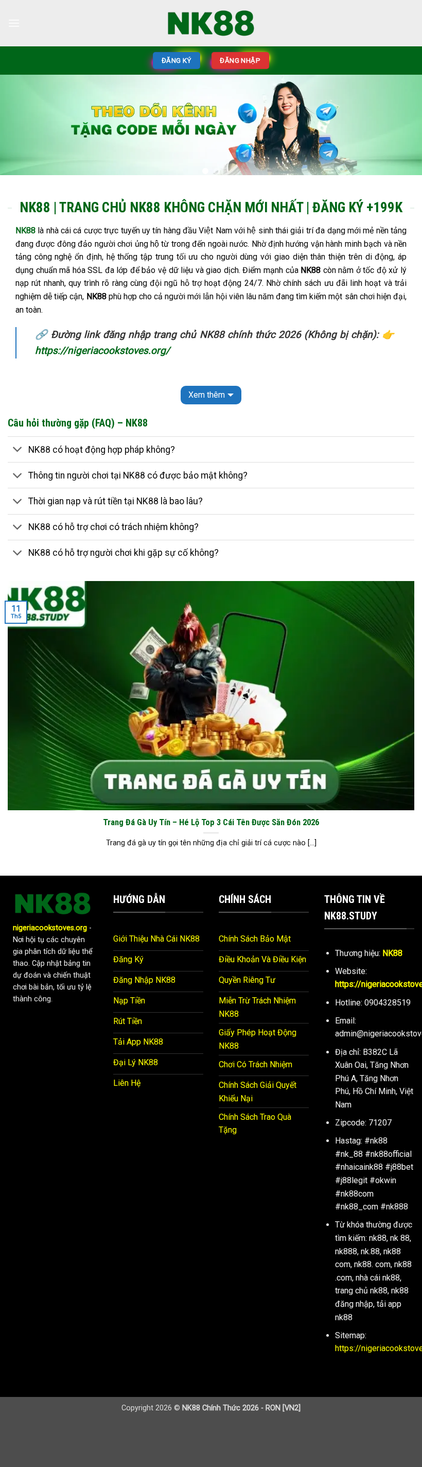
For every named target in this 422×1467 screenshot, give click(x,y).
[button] (14, 23)
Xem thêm (206, 395)
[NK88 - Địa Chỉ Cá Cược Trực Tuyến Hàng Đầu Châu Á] (211, 23)
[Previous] (21, 129)
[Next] (400, 129)
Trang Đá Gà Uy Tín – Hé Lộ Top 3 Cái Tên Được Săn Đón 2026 (211, 822)
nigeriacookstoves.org (50, 928)
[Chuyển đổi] (18, 450)
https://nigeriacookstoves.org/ (102, 350)
